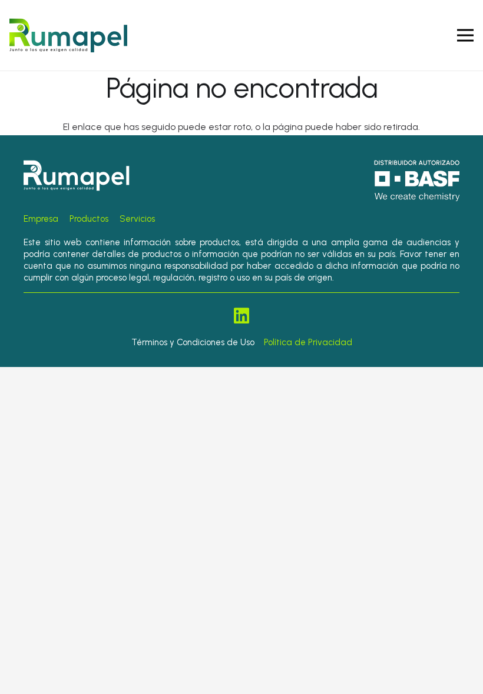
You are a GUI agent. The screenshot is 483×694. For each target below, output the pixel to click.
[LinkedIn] (241, 316)
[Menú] (465, 35)
